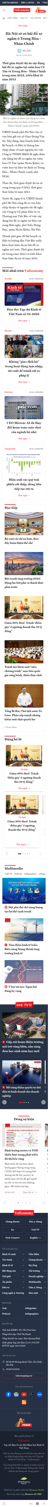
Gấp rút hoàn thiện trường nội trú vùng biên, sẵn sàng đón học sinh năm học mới (22, 1047)
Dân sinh (8, 331)
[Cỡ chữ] (30, 1503)
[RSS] (24, 1402)
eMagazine (44, 874)
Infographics (30, 874)
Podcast (18, 874)
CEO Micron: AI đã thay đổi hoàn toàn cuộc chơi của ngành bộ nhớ (24, 428)
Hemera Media (36, 1490)
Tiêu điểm (12, 18)
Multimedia (14, 868)
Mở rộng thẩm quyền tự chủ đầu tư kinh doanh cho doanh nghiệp (21, 1091)
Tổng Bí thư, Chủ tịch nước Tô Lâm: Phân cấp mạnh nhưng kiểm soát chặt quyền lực (23, 715)
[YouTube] (24, 1394)
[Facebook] (8, 1394)
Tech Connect (12, 1238)
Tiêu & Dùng (27, 3)
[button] (19, 853)
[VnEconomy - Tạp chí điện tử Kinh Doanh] (24, 1213)
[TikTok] (32, 1394)
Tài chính (35, 18)
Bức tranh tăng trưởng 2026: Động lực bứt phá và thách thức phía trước (24, 583)
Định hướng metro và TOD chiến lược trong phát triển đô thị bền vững (21, 1154)
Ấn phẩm (8, 279)
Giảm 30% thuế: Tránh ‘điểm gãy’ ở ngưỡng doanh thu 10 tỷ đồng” (23, 627)
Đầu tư (24, 18)
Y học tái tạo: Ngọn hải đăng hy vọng (21, 989)
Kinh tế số (9, 392)
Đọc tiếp (11, 508)
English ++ (35, 1238)
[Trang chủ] (4, 18)
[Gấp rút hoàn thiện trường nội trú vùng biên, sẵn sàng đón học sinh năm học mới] (24, 1025)
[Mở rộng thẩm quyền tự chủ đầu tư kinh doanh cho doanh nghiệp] (21, 1072)
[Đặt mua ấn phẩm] (40, 10)
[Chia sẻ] (44, 1503)
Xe (38, 3)
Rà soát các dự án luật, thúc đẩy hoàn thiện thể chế (22, 541)
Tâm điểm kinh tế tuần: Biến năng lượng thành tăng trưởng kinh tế (22, 949)
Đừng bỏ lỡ (13, 739)
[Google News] (37, 1503)
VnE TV (46, 3)
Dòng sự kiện (24, 1119)
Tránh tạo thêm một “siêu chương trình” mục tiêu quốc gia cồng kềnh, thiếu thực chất (23, 671)
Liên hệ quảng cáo (24, 1376)
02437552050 (12, 1369)
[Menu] (4, 1503)
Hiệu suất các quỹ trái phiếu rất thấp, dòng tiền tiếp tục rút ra (24, 484)
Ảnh (4, 1308)
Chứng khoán (10, 3)
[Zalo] (39, 1394)
